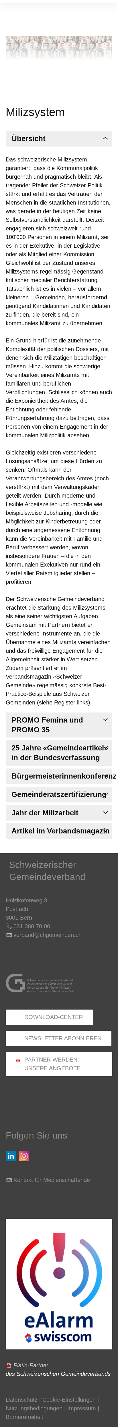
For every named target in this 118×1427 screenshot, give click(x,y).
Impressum (81, 1408)
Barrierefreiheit (24, 1417)
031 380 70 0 (30, 926)
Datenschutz (22, 1400)
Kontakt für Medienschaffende (51, 1180)
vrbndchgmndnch (47, 935)
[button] (11, 1156)
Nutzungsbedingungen (34, 1408)
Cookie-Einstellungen (69, 1400)
